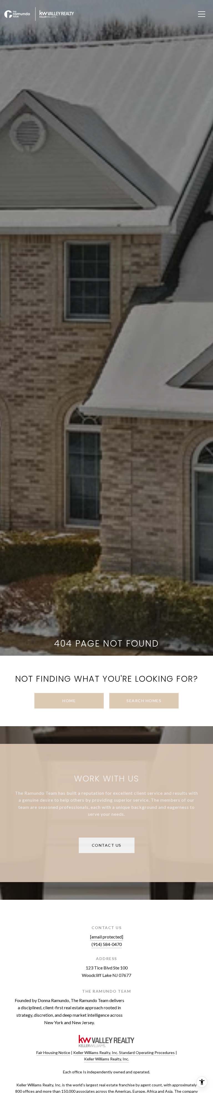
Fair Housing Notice (53, 1052)
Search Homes (143, 700)
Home (69, 700)
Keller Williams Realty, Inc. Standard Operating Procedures (124, 1052)
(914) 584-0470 (107, 944)
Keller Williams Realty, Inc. (106, 1059)
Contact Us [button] (106, 845)
